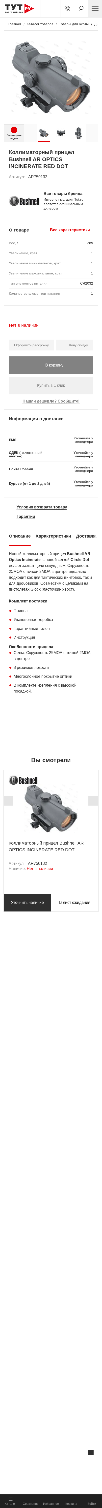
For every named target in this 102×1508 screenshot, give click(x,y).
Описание (20, 536)
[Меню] (95, 8)
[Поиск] (81, 8)
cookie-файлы (63, 1463)
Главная (14, 24)
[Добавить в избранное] (89, 177)
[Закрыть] (91, 1452)
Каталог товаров (40, 24)
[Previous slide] (8, 801)
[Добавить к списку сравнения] (78, 177)
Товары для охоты (74, 24)
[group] (44, 133)
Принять (66, 1485)
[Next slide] (93, 801)
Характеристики (53, 536)
